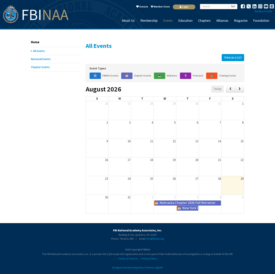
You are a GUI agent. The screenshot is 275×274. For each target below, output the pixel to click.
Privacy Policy (149, 259)
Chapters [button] (204, 20)
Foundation (261, 20)
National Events (41, 59)
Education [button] (185, 20)
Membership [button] (149, 20)
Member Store (161, 7)
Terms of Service (128, 259)
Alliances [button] (222, 20)
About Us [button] (128, 20)
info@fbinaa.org (155, 239)
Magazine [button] (241, 20)
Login (185, 7)
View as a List (233, 57)
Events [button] (168, 20)
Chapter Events (40, 67)
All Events (38, 51)
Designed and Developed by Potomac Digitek (137, 268)
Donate (143, 7)
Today (217, 89)
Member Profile (263, 11)
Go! (233, 6)
